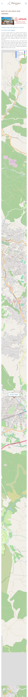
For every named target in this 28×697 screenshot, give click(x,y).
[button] (14, 397)
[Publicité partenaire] (14, 21)
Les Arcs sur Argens (14, 394)
